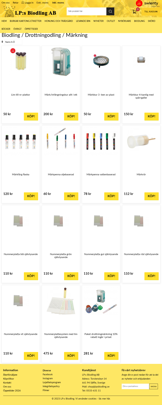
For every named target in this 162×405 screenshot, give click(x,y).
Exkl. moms (43, 3)
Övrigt (17, 29)
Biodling (139, 21)
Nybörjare (124, 21)
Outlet (111, 21)
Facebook (48, 374)
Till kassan (151, 12)
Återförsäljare (10, 375)
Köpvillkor (8, 379)
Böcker (6, 29)
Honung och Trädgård (59, 21)
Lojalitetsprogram (52, 382)
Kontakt (7, 383)
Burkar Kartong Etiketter (25, 21)
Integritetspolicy (51, 386)
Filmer (46, 390)
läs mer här (104, 399)
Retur (15, 3)
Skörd (151, 21)
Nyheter (98, 21)
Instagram (48, 378)
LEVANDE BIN (83, 21)
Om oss (6, 3)
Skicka (153, 386)
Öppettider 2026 (12, 390)
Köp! (31, 196)
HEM (4, 21)
